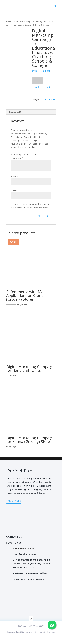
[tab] (31, 112)
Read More (13, 501)
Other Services (19, 21)
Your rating (17, 154)
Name (14, 176)
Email (14, 190)
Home (8, 21)
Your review (17, 158)
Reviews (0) (15, 112)
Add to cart (42, 87)
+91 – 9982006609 (23, 548)
